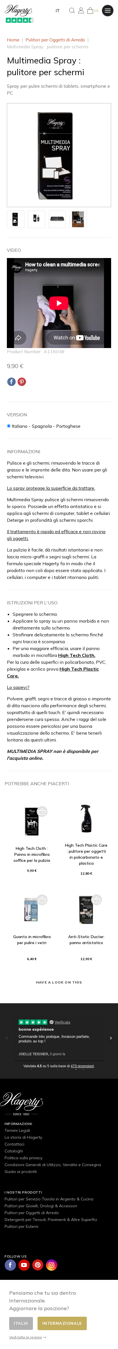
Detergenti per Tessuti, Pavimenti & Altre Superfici (51, 1219)
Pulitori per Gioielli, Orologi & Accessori (41, 1205)
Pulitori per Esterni (21, 1226)
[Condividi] (11, 381)
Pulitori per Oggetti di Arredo (32, 1212)
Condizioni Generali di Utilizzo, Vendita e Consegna (53, 1164)
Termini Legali (17, 1130)
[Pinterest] (21, 381)
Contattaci (14, 1144)
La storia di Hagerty (23, 1137)
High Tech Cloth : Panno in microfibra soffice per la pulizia (31, 854)
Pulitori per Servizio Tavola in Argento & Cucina (49, 1199)
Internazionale (62, 1323)
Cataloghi (14, 1151)
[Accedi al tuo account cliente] (81, 10)
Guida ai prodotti (21, 1171)
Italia (21, 1323)
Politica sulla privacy (23, 1157)
